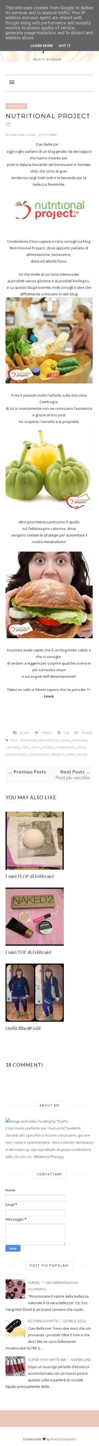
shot (71, 755)
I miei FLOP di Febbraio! (30, 876)
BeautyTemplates (63, 1439)
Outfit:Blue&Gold (23, 1028)
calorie (13, 747)
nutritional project (46, 755)
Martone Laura (23, 135)
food (81, 747)
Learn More (41, 46)
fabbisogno (65, 747)
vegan (81, 755)
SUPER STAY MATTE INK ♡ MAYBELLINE (59, 1359)
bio (58, 740)
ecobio (48, 747)
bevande (46, 740)
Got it (65, 46)
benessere (16, 106)
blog (66, 740)
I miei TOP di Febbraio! (28, 952)
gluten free (16, 755)
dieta (35, 747)
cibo (25, 747)
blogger (79, 740)
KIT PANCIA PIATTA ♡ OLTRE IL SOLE (57, 1320)
